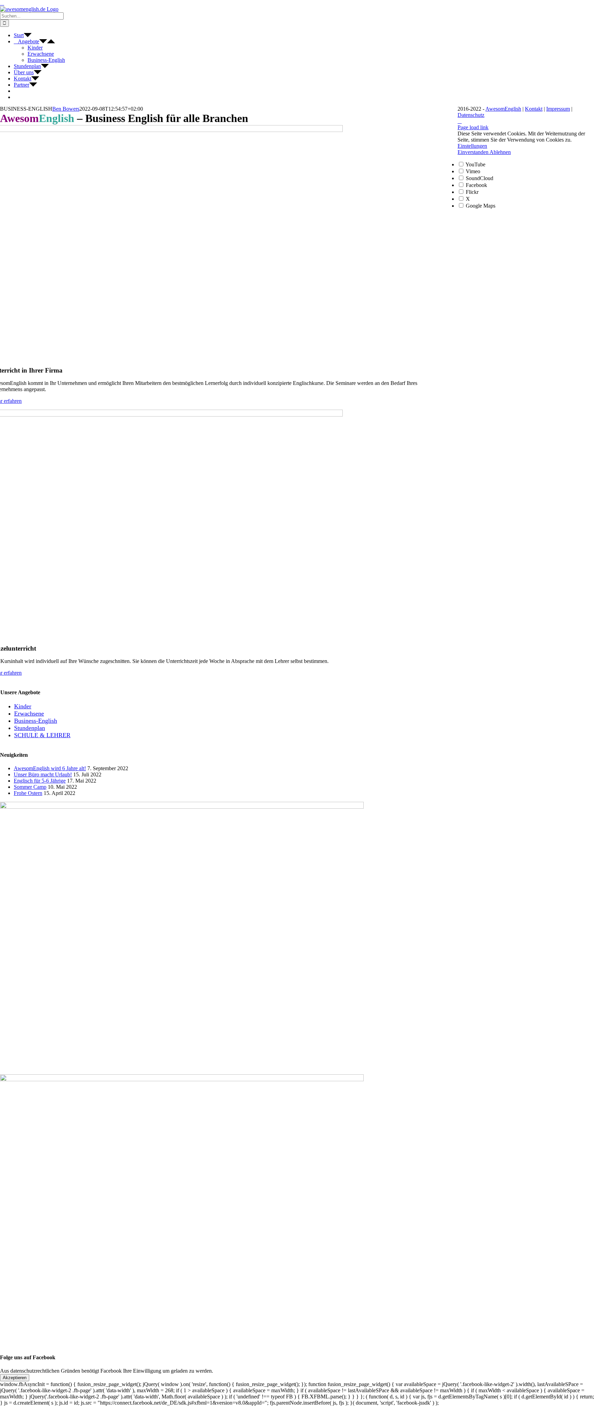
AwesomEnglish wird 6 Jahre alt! (50, 768)
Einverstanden (474, 152)
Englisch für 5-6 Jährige (40, 781)
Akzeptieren (14, 1377)
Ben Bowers (65, 109)
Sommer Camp (30, 787)
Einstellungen (472, 146)
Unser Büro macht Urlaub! (43, 774)
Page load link (473, 127)
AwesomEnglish (503, 109)
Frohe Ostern (28, 793)
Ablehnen (500, 152)
